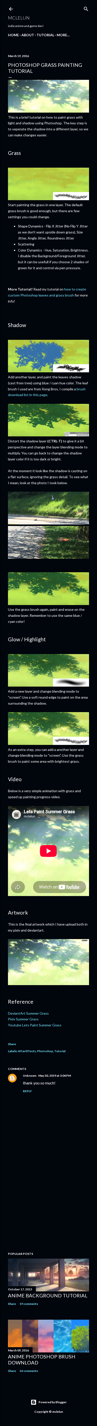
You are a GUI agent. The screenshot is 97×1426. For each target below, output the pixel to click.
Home (13, 35)
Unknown (29, 1075)
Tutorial (45, 35)
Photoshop (45, 1051)
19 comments (28, 1304)
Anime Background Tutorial (48, 1295)
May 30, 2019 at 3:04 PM (54, 1075)
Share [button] (12, 1044)
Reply (27, 1091)
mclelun (19, 18)
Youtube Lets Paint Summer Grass (34, 1025)
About (27, 35)
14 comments (28, 1371)
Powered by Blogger (53, 1402)
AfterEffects (27, 1051)
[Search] (86, 8)
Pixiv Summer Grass (23, 1019)
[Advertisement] (48, 1208)
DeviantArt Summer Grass (28, 1013)
